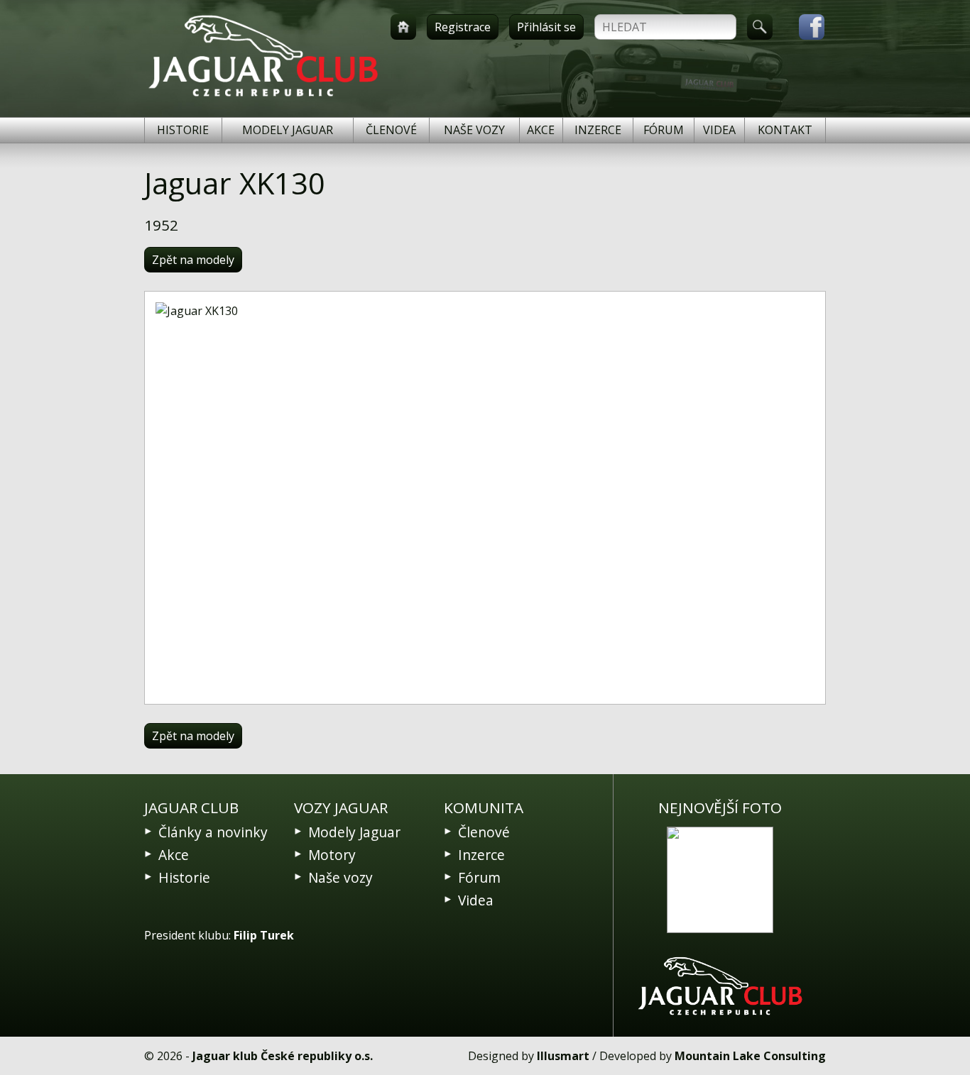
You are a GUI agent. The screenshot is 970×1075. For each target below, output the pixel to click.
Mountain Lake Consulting (750, 1056)
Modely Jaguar (287, 130)
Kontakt (785, 130)
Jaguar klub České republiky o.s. (282, 1056)
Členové (391, 130)
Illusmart (563, 1056)
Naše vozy (474, 130)
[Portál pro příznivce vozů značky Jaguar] (263, 96)
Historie (183, 130)
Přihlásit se (546, 27)
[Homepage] (403, 27)
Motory (332, 854)
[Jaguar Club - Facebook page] (804, 27)
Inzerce (597, 130)
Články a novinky (213, 832)
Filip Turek (264, 935)
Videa (719, 130)
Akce (541, 130)
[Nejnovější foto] (720, 880)
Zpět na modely (193, 260)
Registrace (463, 27)
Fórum (663, 130)
